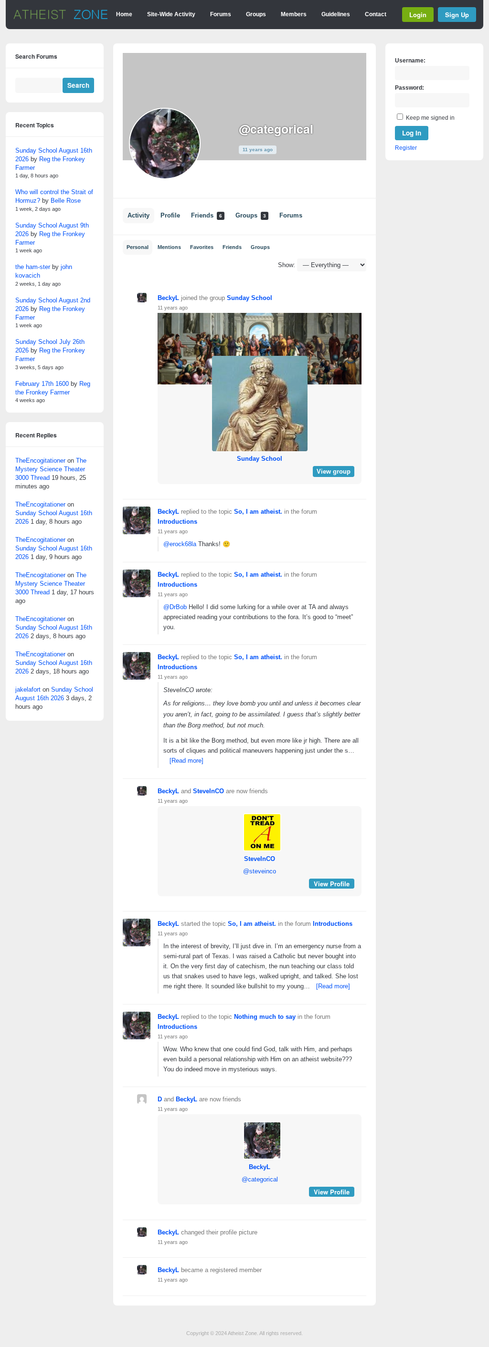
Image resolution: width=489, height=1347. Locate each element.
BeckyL (168, 297)
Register (406, 148)
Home (124, 14)
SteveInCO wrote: (188, 690)
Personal (138, 247)
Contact (375, 14)
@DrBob (175, 607)
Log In (411, 132)
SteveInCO (208, 791)
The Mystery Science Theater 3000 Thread (50, 469)
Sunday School (249, 297)
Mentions (169, 247)
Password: (409, 88)
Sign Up (457, 14)
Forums (220, 14)
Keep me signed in (430, 118)
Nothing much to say (265, 1016)
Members (294, 14)
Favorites (201, 247)
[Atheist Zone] (60, 17)
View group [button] (334, 471)
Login (417, 14)
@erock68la (179, 544)
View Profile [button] (332, 883)
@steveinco (259, 871)
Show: (286, 265)
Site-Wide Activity (171, 14)
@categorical (260, 1179)
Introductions (177, 521)
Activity (138, 215)
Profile (170, 215)
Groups (256, 14)
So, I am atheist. (258, 511)
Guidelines (335, 14)
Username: (410, 60)
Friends (206, 215)
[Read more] (186, 760)
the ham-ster (32, 266)
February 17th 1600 (42, 383)
